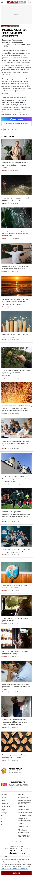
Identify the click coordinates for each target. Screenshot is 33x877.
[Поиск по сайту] (31, 2)
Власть (3, 800)
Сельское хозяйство (7, 825)
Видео (3, 819)
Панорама (21, 794)
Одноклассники (16, 841)
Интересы (4, 828)
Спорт (3, 809)
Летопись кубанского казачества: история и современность (24, 802)
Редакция (21, 823)
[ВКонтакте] (4, 129)
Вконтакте (12, 841)
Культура (4, 813)
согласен (16, 873)
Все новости (4, 794)
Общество (5, 26)
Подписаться (18, 119)
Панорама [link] (4, 238)
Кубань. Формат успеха (25, 812)
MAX (27, 123)
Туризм (3, 822)
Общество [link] (4, 170)
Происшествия (5, 806)
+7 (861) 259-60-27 (16, 851)
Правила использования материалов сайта (23, 831)
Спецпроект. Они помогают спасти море (24, 819)
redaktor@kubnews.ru (17, 853)
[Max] (16, 129)
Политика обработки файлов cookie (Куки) (24, 836)
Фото (2, 816)
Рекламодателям (23, 826)
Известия (22, 105)
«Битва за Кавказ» (23, 797)
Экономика (4, 803)
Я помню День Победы (24, 815)
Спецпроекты (22, 806)
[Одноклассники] (8, 129)
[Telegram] (12, 129)
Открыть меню (2, 2)
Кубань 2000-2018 (23, 809)
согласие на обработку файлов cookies (14, 869)
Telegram (20, 841)
